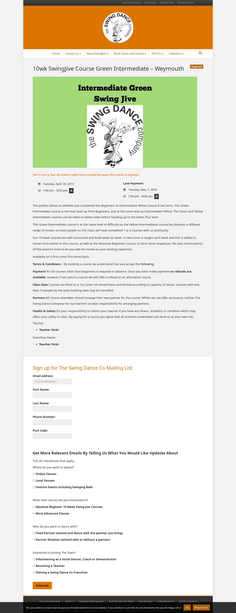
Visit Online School (185, 2)
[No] (232, 607)
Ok (187, 607)
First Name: (41, 389)
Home (56, 53)
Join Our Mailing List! (132, 2)
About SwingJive (96, 53)
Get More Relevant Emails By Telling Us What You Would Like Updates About (105, 453)
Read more (201, 607)
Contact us (72, 53)
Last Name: (41, 403)
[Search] (200, 53)
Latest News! (150, 2)
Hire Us (156, 53)
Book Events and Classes (129, 53)
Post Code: (40, 430)
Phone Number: (44, 417)
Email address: (43, 376)
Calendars (175, 53)
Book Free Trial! (167, 2)
